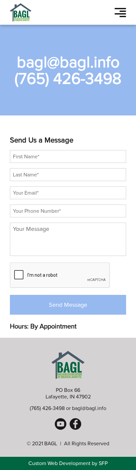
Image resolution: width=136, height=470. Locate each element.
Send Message (68, 304)
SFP (103, 463)
